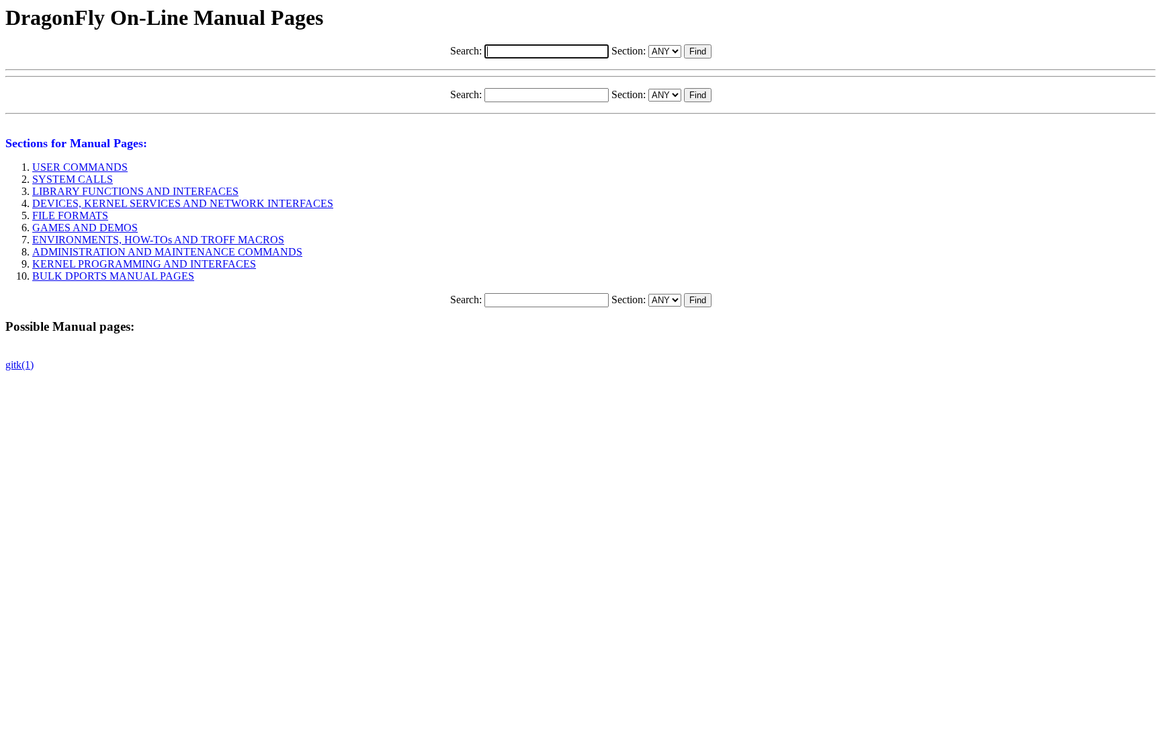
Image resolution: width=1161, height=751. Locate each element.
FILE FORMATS (70, 215)
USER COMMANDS (80, 167)
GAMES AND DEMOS (85, 227)
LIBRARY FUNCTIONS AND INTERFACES (135, 191)
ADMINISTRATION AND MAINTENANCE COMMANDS (167, 252)
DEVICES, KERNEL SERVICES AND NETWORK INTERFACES (182, 203)
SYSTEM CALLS (72, 179)
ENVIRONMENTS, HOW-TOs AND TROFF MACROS (158, 239)
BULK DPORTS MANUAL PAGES (113, 276)
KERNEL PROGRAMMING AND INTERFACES (144, 264)
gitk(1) (19, 364)
